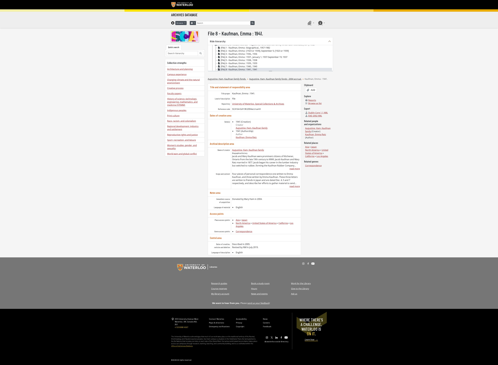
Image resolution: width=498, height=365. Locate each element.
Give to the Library (300, 288)
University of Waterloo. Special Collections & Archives (258, 103)
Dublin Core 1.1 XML (318, 112)
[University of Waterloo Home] (182, 4)
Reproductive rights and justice (182, 134)
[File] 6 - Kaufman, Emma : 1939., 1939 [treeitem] (239, 63)
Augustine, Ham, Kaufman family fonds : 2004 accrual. (275, 79)
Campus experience (176, 74)
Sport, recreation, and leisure (181, 140)
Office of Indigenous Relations (182, 346)
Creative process (175, 88)
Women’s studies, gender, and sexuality (182, 147)
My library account (220, 293)
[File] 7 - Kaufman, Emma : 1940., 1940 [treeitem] (239, 66)
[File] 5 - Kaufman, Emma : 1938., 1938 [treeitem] (239, 60)
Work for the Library (301, 283)
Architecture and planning (180, 69)
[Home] (172, 23)
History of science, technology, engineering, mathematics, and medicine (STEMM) (182, 101)
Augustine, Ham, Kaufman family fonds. (227, 79)
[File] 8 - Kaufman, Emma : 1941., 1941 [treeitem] (239, 69)
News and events (259, 293)
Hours (254, 288)
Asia (238, 220)
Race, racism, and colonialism (181, 121)
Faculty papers (174, 93)
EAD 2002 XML (315, 115)
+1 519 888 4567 (181, 327)
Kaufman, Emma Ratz (246, 137)
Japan (244, 220)
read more (294, 168)
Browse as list (315, 103)
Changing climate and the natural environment (183, 81)
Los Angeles (322, 156)
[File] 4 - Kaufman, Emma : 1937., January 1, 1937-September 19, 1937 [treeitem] (254, 57)
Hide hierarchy (218, 41)
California (283, 223)
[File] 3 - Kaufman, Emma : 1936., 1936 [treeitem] (239, 54)
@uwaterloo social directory (276, 341)
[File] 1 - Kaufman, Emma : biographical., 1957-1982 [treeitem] (245, 47)
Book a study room (260, 283)
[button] (310, 23)
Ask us (294, 293)
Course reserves (219, 288)
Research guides (219, 283)
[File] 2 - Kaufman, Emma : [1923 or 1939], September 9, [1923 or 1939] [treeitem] (255, 50)
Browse (180, 23)
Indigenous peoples (176, 110)
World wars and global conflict (182, 153)
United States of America (264, 223)
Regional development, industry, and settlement (183, 128)
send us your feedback (258, 303)
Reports (312, 100)
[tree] (270, 58)
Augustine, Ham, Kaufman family (252, 128)
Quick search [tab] (173, 47)
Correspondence (244, 231)
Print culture (173, 115)
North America (243, 223)
